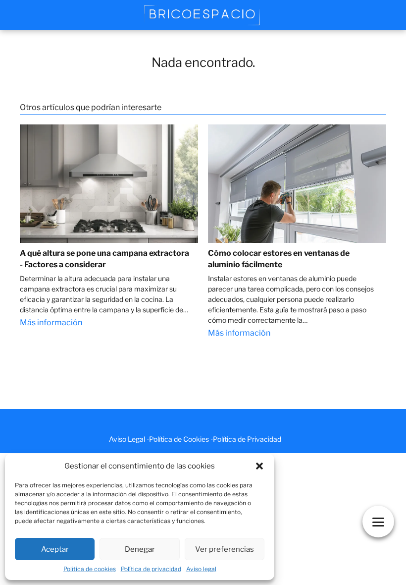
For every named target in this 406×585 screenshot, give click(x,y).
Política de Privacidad (247, 439)
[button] (259, 466)
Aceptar (55, 549)
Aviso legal (201, 569)
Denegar (140, 549)
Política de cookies (89, 569)
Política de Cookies (179, 439)
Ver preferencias (224, 549)
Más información (51, 322)
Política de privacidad (151, 569)
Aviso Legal (127, 439)
